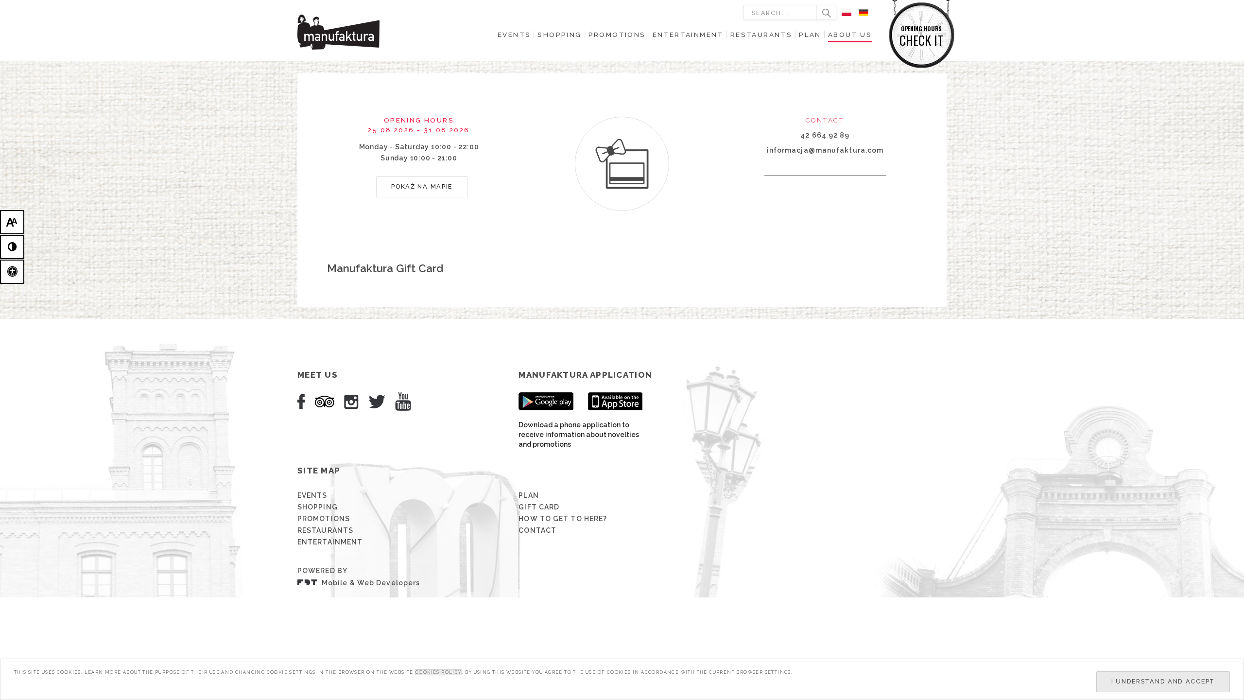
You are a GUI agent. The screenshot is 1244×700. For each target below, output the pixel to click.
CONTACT (537, 530)
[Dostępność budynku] (12, 272)
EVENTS (312, 495)
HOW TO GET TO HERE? (562, 519)
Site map (318, 470)
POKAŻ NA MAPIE (421, 186)
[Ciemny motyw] (12, 247)
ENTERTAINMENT (330, 542)
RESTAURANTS (325, 530)
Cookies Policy (438, 672)
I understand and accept (1163, 681)
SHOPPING (317, 507)
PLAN (528, 495)
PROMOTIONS (323, 519)
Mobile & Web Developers (371, 583)
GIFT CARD (538, 507)
